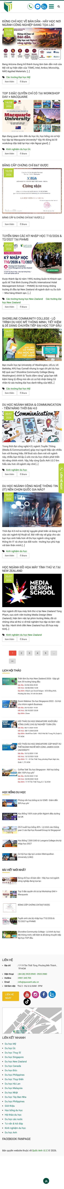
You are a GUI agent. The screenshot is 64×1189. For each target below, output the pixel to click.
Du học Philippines (14, 1074)
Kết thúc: (21, 688)
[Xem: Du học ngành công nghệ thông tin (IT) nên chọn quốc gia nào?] (32, 509)
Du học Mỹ (10, 1043)
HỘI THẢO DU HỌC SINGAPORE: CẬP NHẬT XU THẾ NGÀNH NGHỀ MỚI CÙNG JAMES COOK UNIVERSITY (39, 747)
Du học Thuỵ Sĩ (13, 1052)
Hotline (7, 978)
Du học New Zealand (16, 1061)
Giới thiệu (10, 1105)
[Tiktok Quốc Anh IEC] (27, 1001)
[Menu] (51, 6)
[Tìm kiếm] (59, 6)
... (54, 653)
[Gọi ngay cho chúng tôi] (30, 6)
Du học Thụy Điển (14, 1079)
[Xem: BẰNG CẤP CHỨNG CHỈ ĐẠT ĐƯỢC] (32, 190)
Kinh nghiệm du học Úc (18, 149)
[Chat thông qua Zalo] (44, 6)
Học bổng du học (14, 1110)
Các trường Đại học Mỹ (18, 77)
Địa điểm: (21, 691)
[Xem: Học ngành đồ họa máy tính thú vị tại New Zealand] (32, 590)
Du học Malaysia (13, 1088)
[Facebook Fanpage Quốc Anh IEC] (43, 994)
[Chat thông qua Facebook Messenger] (38, 6)
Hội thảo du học (13, 1114)
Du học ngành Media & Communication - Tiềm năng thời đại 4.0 (31, 406)
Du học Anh (11, 1132)
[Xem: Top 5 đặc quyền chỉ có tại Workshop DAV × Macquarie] (32, 115)
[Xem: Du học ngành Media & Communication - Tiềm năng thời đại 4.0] (32, 426)
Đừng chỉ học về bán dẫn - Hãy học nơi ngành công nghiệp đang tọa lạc (31, 23)
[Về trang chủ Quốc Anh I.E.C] (8, 6)
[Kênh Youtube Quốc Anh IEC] (27, 994)
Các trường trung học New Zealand (24, 299)
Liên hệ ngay (9, 996)
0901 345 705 (24, 978)
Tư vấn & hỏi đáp (14, 1123)
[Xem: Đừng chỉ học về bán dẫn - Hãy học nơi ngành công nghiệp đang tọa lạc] (32, 43)
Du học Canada (13, 1066)
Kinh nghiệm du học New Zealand (24, 634)
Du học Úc (10, 1048)
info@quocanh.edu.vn (28, 982)
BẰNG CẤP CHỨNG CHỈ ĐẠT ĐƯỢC (25, 165)
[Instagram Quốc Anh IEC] (35, 994)
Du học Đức (11, 1070)
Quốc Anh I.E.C (40, 1150)
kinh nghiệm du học (16, 470)
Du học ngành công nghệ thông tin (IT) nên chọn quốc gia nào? (30, 487)
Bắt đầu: (21, 685)
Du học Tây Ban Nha (15, 1097)
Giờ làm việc (9, 986)
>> (12, 661)
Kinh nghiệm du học (15, 1128)
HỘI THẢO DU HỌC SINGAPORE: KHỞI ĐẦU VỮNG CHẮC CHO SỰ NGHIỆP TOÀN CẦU (37, 723)
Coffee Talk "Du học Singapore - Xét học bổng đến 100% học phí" (38, 771)
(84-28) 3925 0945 (27, 974)
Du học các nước (13, 1119)
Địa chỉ (7, 965)
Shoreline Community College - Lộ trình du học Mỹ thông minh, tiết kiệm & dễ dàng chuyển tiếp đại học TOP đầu (31, 322)
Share (24, 81)
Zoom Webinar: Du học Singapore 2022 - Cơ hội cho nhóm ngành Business (39, 702)
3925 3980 (42, 974)
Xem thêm (9, 81)
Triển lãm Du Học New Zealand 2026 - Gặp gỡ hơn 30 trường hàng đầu (38, 680)
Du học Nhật (11, 1092)
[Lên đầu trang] (46, 1181)
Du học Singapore (14, 1057)
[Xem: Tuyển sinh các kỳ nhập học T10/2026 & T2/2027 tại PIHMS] (32, 258)
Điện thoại (9, 974)
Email (7, 982)
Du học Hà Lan (12, 1083)
